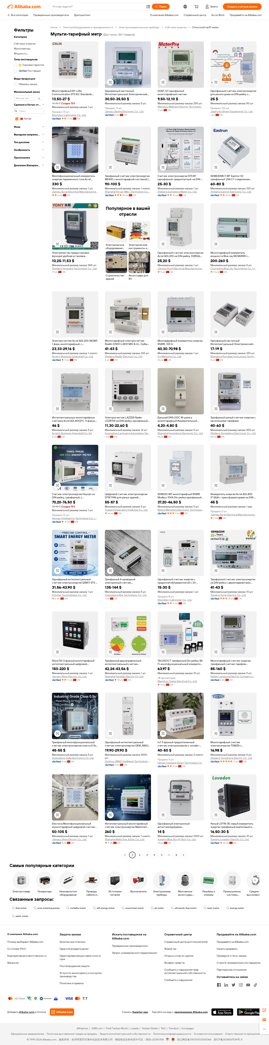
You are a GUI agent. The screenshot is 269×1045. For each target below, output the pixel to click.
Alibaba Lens (26, 1012)
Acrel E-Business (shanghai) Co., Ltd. (72, 356)
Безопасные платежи (72, 941)
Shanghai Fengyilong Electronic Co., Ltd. (180, 433)
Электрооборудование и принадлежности (88, 27)
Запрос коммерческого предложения (134, 952)
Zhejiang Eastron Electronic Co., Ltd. (230, 191)
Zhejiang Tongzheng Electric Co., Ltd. (231, 758)
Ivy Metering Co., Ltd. (170, 356)
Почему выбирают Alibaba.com (25, 941)
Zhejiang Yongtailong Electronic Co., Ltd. (233, 433)
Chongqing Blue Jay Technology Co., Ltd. (233, 268)
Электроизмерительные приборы (139, 27)
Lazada (135, 1028)
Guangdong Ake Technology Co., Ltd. (126, 595)
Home (54, 27)
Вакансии (13, 962)
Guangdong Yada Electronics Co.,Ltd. (73, 758)
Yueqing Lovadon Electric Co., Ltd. (229, 839)
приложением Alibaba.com (191, 1012)
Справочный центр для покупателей (186, 941)
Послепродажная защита (74, 966)
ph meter (159, 908)
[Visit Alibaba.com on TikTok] (255, 985)
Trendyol (173, 1028)
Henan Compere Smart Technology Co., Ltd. (181, 762)
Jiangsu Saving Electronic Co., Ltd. (124, 111)
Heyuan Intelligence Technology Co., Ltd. (75, 518)
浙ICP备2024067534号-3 (228, 1039)
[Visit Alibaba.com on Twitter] (233, 985)
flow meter (21, 908)
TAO (163, 1028)
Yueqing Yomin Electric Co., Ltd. (228, 595)
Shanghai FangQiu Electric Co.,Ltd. (124, 676)
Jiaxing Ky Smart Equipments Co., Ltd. (231, 111)
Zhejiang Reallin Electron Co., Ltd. (124, 356)
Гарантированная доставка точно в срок (80, 957)
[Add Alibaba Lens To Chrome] (62, 1012)
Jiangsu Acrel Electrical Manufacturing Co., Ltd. (75, 191)
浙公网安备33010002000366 (194, 1039)
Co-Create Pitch (16, 948)
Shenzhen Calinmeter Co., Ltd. (69, 115)
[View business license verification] (167, 1039)
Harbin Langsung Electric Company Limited (233, 676)
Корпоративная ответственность (27, 955)
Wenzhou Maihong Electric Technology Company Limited (181, 106)
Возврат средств (174, 962)
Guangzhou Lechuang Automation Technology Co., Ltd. (128, 433)
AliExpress (82, 1028)
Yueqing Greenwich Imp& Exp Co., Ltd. (126, 509)
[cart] (197, 7)
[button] (148, 6)
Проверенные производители (130, 945)
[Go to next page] (183, 855)
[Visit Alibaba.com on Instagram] (241, 985)
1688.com (96, 1028)
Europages (188, 1028)
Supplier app (140, 1012)
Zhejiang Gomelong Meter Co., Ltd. (177, 191)
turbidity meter (78, 908)
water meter (22, 916)
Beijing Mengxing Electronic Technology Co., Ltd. (181, 509)
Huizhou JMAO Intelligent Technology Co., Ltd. (128, 761)
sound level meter (134, 908)
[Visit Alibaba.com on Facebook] (219, 985)
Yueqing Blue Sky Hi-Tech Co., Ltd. (177, 839)
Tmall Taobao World (117, 1028)
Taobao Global (150, 1028)
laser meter (213, 908)
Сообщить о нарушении (178, 979)
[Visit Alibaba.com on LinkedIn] (226, 985)
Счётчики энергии (175, 27)
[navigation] (28, 441)
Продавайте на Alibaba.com (233, 941)
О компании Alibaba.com (22, 934)
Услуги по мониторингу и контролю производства (81, 975)
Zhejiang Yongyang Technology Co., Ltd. (74, 268)
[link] (264, 1010)
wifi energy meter (106, 908)
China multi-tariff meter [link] (205, 27)
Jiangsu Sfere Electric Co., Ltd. (69, 676)
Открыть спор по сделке (178, 955)
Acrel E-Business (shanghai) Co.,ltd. (72, 433)
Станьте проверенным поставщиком (238, 962)
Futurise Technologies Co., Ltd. (69, 595)
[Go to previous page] (125, 855)
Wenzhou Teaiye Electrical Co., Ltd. (177, 681)
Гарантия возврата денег (74, 948)
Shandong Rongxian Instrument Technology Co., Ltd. (233, 356)
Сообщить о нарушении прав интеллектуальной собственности (185, 971)
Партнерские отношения (231, 969)
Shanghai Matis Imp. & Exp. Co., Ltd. (125, 839)
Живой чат (170, 948)
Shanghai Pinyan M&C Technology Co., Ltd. (128, 191)
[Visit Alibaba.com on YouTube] (248, 985)
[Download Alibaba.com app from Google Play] (249, 1012)
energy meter (237, 908)
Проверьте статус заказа (231, 955)
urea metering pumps (48, 908)
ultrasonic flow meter (186, 908)
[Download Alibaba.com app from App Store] (222, 1012)
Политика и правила (71, 983)
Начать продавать (227, 948)
